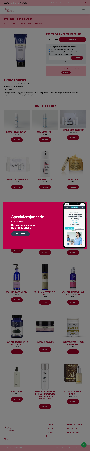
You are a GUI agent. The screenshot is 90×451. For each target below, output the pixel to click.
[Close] (4, 203)
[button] (20, 233)
